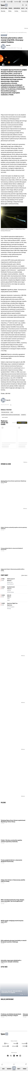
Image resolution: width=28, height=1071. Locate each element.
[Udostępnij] (26, 1064)
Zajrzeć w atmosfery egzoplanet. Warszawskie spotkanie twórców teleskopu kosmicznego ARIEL (13, 356)
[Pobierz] (21, 48)
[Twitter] (11, 1055)
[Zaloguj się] (23, 5)
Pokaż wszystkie (5, 417)
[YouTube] (17, 1055)
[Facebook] (8, 1055)
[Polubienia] (2, 1064)
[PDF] (10, 404)
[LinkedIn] (14, 1055)
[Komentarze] (14, 1064)
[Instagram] (20, 1055)
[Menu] (26, 5)
